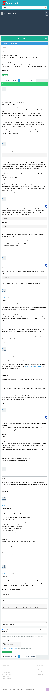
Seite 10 (6, 674)
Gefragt (3, 48)
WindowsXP (12, 48)
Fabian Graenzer (21, 689)
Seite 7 (6, 672)
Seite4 (7, 670)
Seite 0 (3, 669)
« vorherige (7, 80)
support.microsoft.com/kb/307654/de (33, 366)
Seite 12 (4, 676)
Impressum (39, 669)
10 (28, 80)
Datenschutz (40, 674)
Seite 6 (3, 672)
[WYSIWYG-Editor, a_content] (24, 615)
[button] (5, 605)
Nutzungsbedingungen (42, 671)
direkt (4, 680)
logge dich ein (6, 648)
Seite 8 (9, 672)
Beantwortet (4, 95)
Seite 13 (8, 676)
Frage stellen (22, 38)
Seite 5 (10, 670)
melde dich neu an (14, 648)
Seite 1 (6, 669)
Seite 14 (3, 678)
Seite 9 (3, 674)
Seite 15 (7, 678)
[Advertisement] (24, 25)
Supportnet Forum (10, 13)
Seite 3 (4, 670)
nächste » (33, 80)
